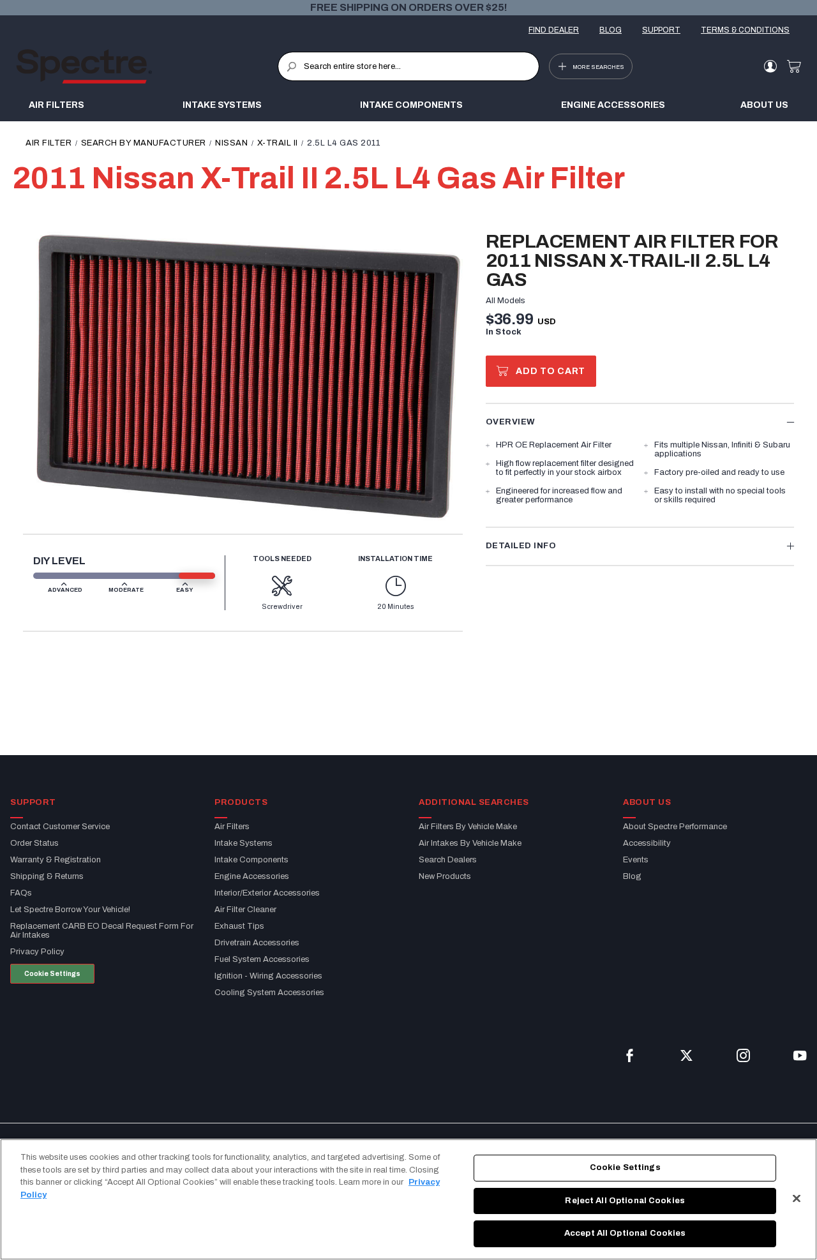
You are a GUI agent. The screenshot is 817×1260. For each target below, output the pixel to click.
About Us (764, 105)
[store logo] (147, 66)
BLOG (610, 30)
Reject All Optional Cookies (625, 1200)
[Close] (797, 1199)
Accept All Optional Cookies (625, 1233)
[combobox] (408, 66)
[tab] (640, 421)
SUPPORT (661, 30)
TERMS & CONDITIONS (745, 30)
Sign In (770, 66)
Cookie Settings (52, 973)
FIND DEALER (553, 30)
